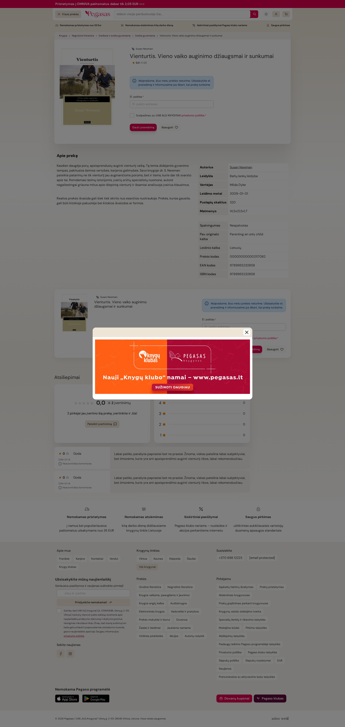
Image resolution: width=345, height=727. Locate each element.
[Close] (246, 332)
